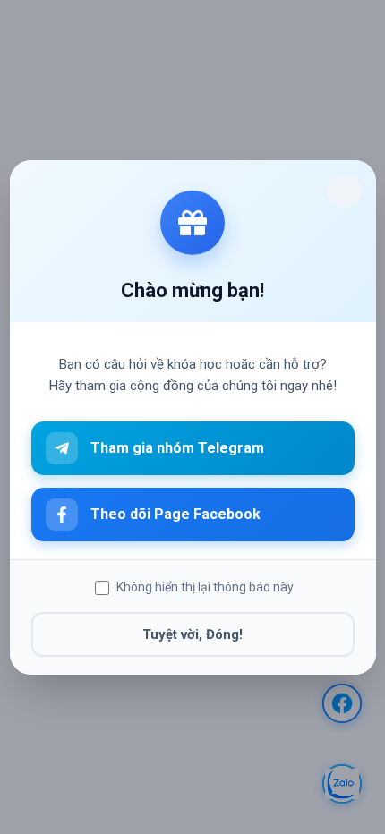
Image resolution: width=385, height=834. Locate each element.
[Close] (344, 190)
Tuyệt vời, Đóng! (192, 634)
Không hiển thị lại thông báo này (205, 587)
